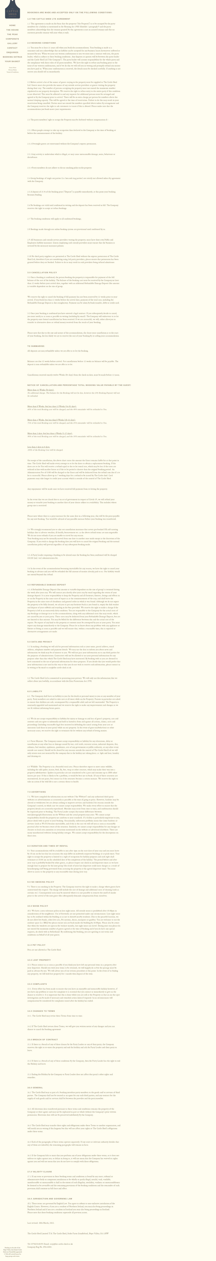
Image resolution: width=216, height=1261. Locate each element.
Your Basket (12, 61)
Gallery (13, 43)
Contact (12, 48)
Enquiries (12, 52)
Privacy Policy (12, 70)
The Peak (12, 34)
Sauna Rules (12, 68)
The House (12, 30)
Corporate (12, 39)
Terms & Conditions (12, 72)
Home (12, 25)
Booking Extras (12, 57)
